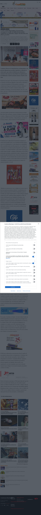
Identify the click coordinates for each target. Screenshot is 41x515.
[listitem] (20, 242)
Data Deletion (13, 290)
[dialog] (20, 257)
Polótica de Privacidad (26, 290)
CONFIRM (13, 287)
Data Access (19, 290)
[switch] (33, 245)
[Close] (39, 224)
